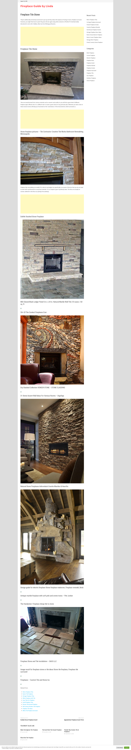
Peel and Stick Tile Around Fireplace (52, 730)
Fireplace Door (90, 60)
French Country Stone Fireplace (94, 42)
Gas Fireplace (90, 75)
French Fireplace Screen (93, 24)
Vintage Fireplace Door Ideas (94, 32)
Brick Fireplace (90, 53)
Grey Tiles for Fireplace (28, 700)
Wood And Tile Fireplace (26, 737)
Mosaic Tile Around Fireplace (30, 704)
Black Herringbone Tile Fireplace (29, 730)
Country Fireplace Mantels (93, 27)
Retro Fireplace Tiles (28, 692)
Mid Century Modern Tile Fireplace (31, 706)
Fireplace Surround (91, 70)
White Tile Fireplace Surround (30, 710)
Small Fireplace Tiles (28, 702)
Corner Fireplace (91, 55)
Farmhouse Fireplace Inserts (94, 30)
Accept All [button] (126, 747)
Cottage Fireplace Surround (94, 22)
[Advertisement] (52, 36)
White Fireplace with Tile (29, 698)
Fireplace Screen (91, 68)
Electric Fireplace (91, 58)
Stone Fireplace (90, 80)
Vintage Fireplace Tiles (28, 696)
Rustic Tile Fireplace (28, 694)
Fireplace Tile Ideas (27, 708)
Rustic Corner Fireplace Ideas (94, 37)
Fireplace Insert (90, 63)
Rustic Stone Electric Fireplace (94, 35)
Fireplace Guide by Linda (36, 6)
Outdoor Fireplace (91, 78)
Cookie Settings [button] (120, 747)
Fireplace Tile (90, 73)
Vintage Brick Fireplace (92, 40)
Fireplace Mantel (91, 65)
